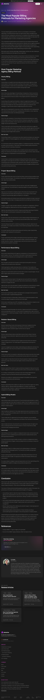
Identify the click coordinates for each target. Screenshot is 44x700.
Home (2, 10)
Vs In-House (3, 672)
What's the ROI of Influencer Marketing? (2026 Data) (11, 688)
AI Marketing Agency (5, 654)
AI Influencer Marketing (6, 656)
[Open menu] (42, 4)
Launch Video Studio (5, 648)
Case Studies (3, 666)
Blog (5, 10)
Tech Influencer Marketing (7, 652)
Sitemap (2, 676)
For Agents (33, 697)
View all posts (3, 690)
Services (2, 668)
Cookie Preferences (28, 697)
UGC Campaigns (4, 658)
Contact (37, 3)
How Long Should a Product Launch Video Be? (9, 682)
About (2, 664)
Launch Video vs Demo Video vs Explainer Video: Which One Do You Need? (15, 687)
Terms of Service (15, 697)
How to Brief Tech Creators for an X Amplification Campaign (12, 683)
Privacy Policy (21, 697)
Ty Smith (13, 559)
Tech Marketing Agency (5, 650)
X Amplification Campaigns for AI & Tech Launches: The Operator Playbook (15, 685)
